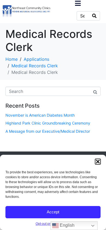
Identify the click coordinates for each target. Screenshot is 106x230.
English (66, 225)
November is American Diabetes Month (40, 115)
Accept (53, 212)
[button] (98, 161)
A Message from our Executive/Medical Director (47, 131)
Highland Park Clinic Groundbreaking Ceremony (47, 123)
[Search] (94, 15)
